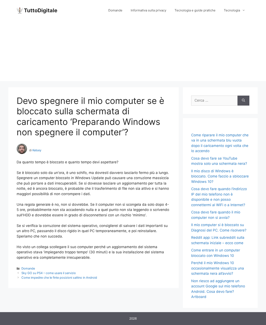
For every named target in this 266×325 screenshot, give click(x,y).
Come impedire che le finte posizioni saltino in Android (59, 277)
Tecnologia (232, 10)
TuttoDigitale (40, 10)
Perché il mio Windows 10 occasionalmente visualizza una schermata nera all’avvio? (217, 268)
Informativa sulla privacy (148, 10)
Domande (115, 10)
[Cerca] (243, 101)
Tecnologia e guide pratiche (195, 10)
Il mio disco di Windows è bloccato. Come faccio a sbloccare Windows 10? (220, 176)
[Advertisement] (133, 52)
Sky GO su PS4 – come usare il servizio (48, 273)
